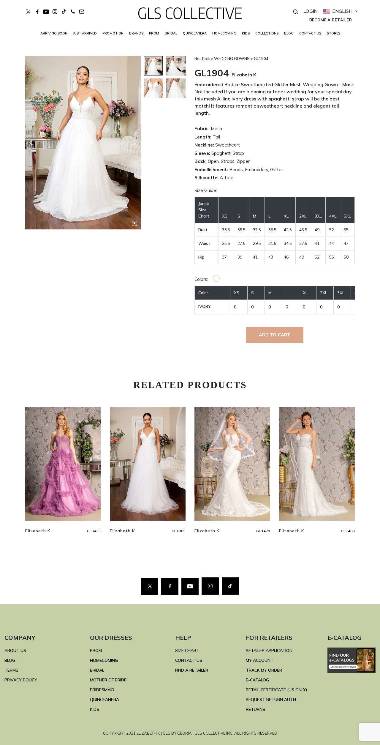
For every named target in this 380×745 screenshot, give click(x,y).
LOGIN (310, 11)
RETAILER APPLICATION (269, 650)
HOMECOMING (224, 33)
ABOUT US (15, 650)
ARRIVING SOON (53, 33)
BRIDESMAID (102, 689)
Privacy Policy (20, 680)
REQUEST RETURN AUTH (271, 699)
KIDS (246, 33)
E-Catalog (257, 680)
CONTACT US (310, 33)
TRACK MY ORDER (264, 670)
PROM (154, 33)
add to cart (275, 335)
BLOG (289, 33)
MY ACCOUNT (259, 660)
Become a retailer (330, 20)
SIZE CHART (187, 650)
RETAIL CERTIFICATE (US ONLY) (276, 689)
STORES (333, 33)
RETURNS (255, 709)
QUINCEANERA (195, 33)
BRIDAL (97, 670)
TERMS (11, 670)
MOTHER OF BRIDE (108, 680)
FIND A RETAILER (191, 670)
